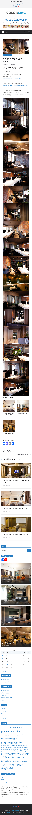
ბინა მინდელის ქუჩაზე (10, 735)
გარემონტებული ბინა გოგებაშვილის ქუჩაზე (16, 481)
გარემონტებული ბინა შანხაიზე (18, 751)
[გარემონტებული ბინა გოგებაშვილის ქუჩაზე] (16, 464)
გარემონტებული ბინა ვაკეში (8, 745)
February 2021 (4, 716)
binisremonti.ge (5, 781)
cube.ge (3, 777)
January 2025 (4, 708)
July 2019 (3, 718)
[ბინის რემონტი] (3, 32)
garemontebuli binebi (13, 734)
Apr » (6, 671)
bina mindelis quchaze (5, 728)
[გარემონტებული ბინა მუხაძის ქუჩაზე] (16, 492)
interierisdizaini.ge (6, 783)
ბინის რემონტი (16, 19)
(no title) (3, 700)
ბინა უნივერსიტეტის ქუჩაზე (20, 735)
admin (13, 64)
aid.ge (2, 779)
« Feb (2, 671)
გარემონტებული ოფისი (13, 761)
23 (7, 664)
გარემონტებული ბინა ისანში (21, 745)
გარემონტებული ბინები (7, 54)
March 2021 (4, 713)
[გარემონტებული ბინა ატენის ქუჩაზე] (16, 517)
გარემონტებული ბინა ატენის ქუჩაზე (15, 534)
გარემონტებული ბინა (18, 4)
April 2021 (3, 711)
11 (15, 658)
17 (11, 661)
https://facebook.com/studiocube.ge (12, 78)
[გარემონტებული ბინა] (16, 573)
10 (11, 658)
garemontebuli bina (10, 731)
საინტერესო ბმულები (6, 681)
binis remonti (16, 727)
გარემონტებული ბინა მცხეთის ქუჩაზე (11, 749)
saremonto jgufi (21, 734)
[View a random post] (29, 32)
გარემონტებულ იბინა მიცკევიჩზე (8, 747)
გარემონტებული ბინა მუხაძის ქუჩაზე (15, 508)
